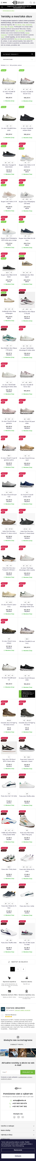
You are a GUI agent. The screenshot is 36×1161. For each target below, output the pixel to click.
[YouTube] (23, 1117)
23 (9, 793)
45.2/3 (29, 720)
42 (9, 89)
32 (27, 867)
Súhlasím (18, 1156)
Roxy (2, 26)
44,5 (9, 867)
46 (28, 602)
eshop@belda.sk (19, 1100)
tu (23, 1146)
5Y (28, 940)
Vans (23, 24)
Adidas (11, 26)
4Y (25, 940)
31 (9, 903)
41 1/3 (25, 529)
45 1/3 (10, 529)
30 (23, 867)
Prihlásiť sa (28, 1072)
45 (7, 940)
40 (27, 272)
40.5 (30, 382)
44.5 (10, 492)
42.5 (7, 272)
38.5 (9, 455)
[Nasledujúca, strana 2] (18, 969)
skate (2, 37)
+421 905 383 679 (19, 1103)
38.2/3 (9, 720)
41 (5, 89)
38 (27, 346)
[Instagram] (18, 1117)
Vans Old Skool (20, 30)
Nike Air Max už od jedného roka (24, 39)
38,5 (28, 757)
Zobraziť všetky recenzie (22, 1010)
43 (9, 162)
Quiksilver (29, 24)
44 (6, 529)
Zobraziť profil (17, 1044)
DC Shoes (18, 24)
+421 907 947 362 (19, 1106)
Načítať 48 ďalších (19, 962)
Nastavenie (18, 1150)
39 (23, 272)
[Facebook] (14, 1117)
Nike (6, 26)
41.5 (27, 199)
